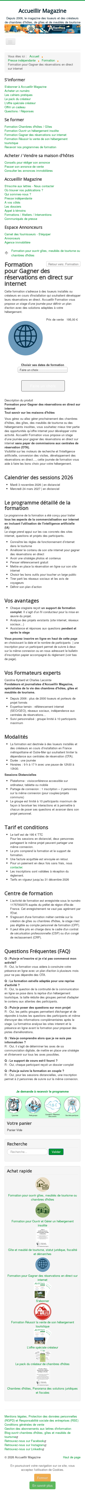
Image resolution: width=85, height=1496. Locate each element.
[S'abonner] (42, 1289)
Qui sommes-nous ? (18, 194)
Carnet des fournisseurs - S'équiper (28, 234)
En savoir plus (42, 1485)
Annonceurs (12, 238)
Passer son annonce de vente (24, 167)
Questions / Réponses (19, 111)
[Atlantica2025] (42, 28)
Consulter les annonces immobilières (29, 171)
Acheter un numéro (17, 91)
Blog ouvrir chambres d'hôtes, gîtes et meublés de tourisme (37, 1435)
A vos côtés (12, 202)
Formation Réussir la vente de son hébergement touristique (36, 141)
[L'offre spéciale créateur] (42, 1336)
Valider (56, 1152)
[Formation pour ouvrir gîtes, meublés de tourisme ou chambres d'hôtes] (42, 1184)
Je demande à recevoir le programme (42, 1091)
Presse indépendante (18, 198)
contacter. (16, 867)
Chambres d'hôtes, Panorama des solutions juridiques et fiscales (42, 1390)
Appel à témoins (15, 211)
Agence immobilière (17, 242)
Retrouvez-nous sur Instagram (24, 1445)
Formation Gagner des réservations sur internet (35, 135)
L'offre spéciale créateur (20, 103)
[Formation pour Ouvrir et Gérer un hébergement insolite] (42, 1210)
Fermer (42, 1477)
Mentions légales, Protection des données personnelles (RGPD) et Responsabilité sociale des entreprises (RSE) (41, 1418)
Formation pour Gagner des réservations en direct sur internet (42, 1277)
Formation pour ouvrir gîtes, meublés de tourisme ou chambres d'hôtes (45, 252)
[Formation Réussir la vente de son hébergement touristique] (42, 1311)
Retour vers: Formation (63, 264)
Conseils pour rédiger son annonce (27, 162)
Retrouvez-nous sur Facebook (24, 1441)
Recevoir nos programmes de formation (30, 147)
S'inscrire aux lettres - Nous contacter (29, 186)
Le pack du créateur (18, 99)
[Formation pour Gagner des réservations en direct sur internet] (42, 1264)
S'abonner (42, 1301)
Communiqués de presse (21, 219)
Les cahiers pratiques (19, 95)
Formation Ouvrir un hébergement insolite (32, 131)
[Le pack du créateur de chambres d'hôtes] (42, 1355)
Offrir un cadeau (15, 107)
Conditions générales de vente (24, 1424)
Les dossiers (13, 206)
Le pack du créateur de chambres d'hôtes (42, 1364)
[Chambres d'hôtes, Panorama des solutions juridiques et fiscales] (42, 1375)
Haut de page (71, 1457)
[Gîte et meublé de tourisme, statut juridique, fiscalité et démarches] (42, 1237)
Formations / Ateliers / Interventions (28, 215)
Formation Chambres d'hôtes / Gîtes (28, 127)
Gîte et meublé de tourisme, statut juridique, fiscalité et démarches (42, 1252)
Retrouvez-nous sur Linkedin (23, 1449)
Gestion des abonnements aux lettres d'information (38, 1429)
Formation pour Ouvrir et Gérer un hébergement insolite (43, 1223)
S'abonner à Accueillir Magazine (25, 87)
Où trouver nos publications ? (24, 190)
